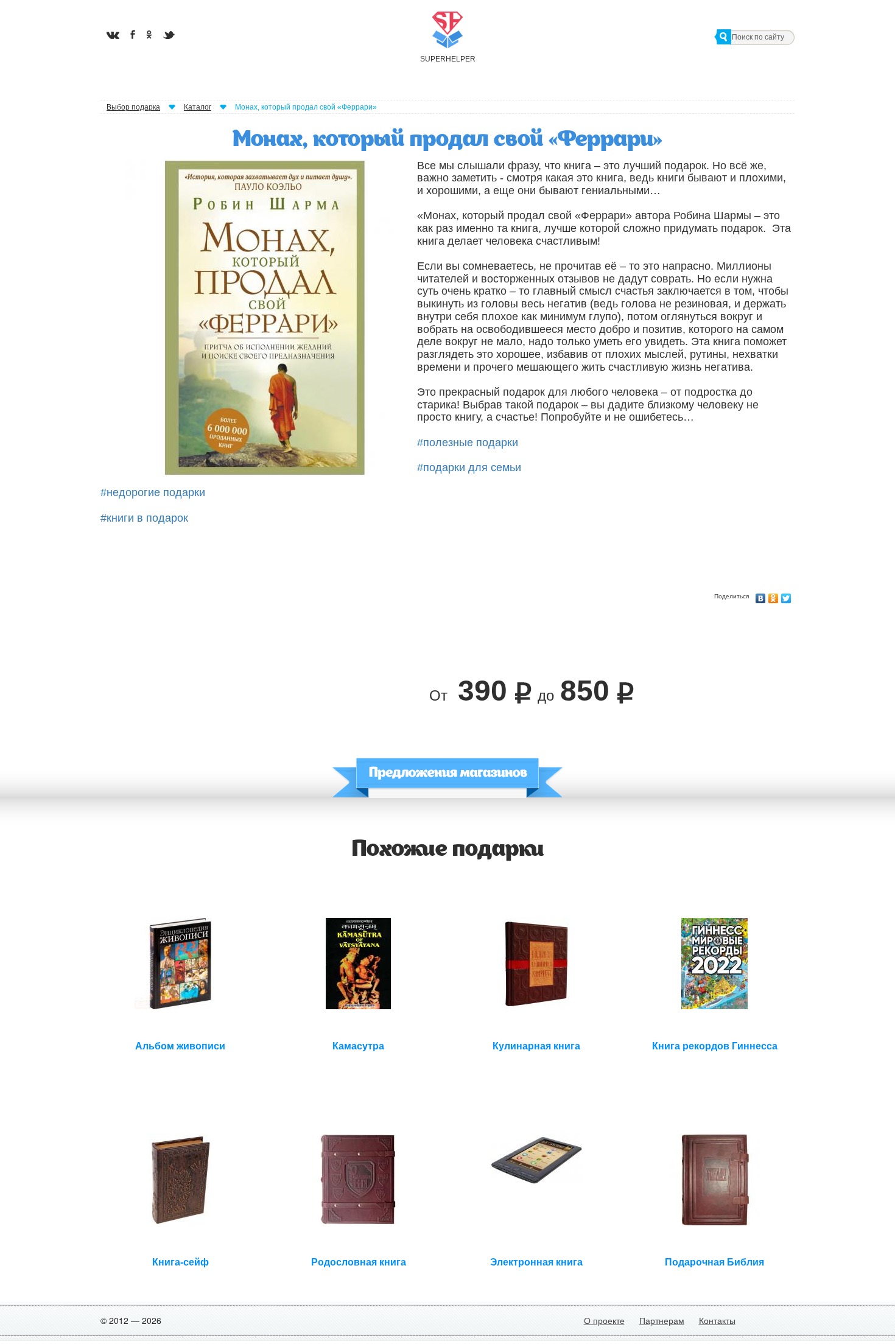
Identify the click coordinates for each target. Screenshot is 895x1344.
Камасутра (358, 1046)
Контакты (717, 1320)
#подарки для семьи (469, 467)
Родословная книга (358, 1262)
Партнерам (661, 1320)
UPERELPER (447, 59)
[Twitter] (786, 595)
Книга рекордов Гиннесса (714, 1046)
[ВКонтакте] (760, 595)
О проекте (604, 1320)
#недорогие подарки (152, 492)
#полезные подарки (467, 442)
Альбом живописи (180, 1046)
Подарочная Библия (714, 1262)
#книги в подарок (144, 518)
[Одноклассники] (773, 595)
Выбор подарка (133, 107)
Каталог (197, 107)
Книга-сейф (180, 1262)
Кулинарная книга (536, 1046)
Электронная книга (536, 1262)
